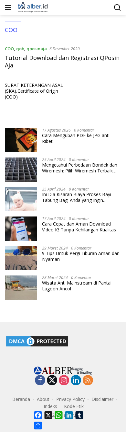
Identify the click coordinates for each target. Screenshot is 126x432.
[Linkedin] (76, 380)
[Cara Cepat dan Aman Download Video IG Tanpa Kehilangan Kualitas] (21, 228)
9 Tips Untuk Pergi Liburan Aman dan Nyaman (81, 256)
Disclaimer (102, 399)
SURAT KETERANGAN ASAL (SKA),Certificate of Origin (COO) (34, 91)
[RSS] (88, 380)
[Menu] (9, 7)
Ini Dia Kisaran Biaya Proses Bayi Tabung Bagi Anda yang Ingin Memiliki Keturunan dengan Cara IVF (80, 197)
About (43, 399)
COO (9, 49)
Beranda (21, 399)
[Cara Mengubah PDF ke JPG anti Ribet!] (21, 140)
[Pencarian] (117, 7)
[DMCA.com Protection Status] (37, 341)
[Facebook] (40, 380)
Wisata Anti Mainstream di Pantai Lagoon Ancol (76, 286)
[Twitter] (52, 380)
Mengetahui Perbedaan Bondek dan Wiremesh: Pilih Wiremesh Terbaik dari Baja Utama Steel (79, 168)
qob (20, 49)
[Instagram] (64, 380)
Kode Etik (74, 406)
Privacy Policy (70, 399)
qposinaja (36, 49)
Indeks (50, 406)
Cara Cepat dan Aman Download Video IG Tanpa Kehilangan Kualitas (79, 227)
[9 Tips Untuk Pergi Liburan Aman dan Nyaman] (21, 258)
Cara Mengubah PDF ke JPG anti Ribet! (76, 138)
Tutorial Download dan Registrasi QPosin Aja (62, 61)
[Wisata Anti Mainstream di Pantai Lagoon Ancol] (21, 287)
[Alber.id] (32, 7)
